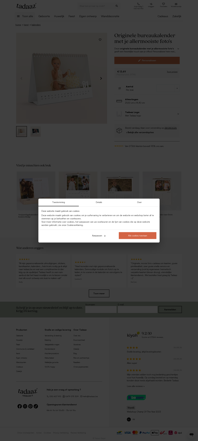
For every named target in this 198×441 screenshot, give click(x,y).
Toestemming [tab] (58, 202)
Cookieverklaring (75, 225)
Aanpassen (97, 235)
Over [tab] (139, 202)
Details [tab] (99, 202)
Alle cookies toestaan (137, 235)
